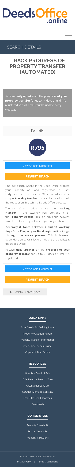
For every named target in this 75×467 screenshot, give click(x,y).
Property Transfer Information (37, 339)
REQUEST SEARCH (37, 176)
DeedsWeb (37, 404)
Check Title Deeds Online (37, 346)
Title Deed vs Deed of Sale (37, 379)
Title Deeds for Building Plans (37, 327)
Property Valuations (38, 437)
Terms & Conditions (47, 461)
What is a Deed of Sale (37, 373)
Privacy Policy (24, 461)
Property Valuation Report (37, 333)
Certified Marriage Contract (37, 391)
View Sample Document (37, 166)
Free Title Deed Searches (37, 398)
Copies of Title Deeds (37, 352)
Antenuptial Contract (37, 385)
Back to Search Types (26, 292)
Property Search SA (37, 425)
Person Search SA (38, 431)
